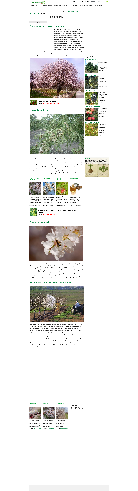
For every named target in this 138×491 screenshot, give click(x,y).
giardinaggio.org (73, 11)
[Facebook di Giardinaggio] (80, 2)
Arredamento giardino (46, 5)
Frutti (96, 5)
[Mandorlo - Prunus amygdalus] (35, 188)
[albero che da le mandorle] (35, 413)
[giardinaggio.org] (37, 2)
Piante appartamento (87, 5)
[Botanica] (97, 167)
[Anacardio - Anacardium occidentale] (62, 188)
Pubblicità (104, 489)
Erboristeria (57, 5)
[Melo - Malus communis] (91, 114)
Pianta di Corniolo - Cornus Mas (47, 101)
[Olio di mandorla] (76, 188)
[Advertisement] (46, 11)
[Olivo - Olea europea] (91, 82)
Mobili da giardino (67, 5)
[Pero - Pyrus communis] (91, 129)
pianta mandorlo (64, 428)
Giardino (32, 5)
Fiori (37, 5)
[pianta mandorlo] (62, 413)
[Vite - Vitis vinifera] (91, 98)
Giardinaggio (77, 5)
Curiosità (32, 8)
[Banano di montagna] (91, 66)
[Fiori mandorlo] (49, 188)
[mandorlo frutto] (49, 413)
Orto (100, 5)
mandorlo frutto (50, 428)
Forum (75, 1)
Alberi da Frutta (34, 13)
